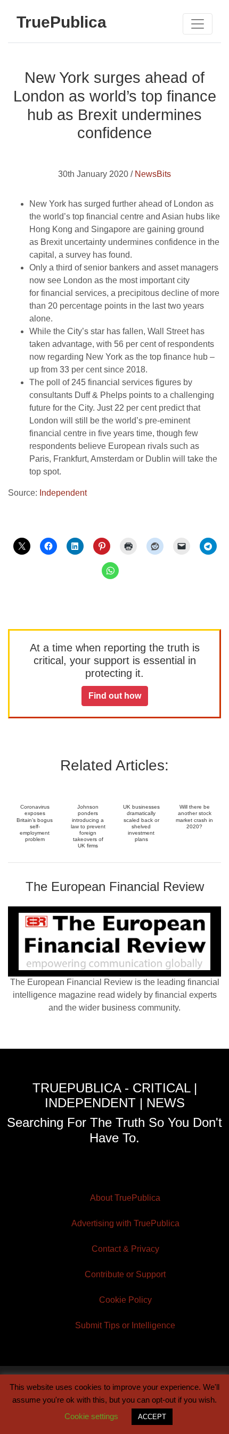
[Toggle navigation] (197, 24)
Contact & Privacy (125, 1248)
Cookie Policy (125, 1299)
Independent (63, 492)
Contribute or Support (125, 1274)
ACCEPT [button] (152, 1417)
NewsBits (153, 174)
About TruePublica (125, 1197)
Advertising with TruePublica (125, 1223)
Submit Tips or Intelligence (125, 1325)
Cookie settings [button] (91, 1416)
